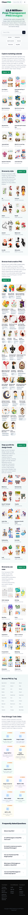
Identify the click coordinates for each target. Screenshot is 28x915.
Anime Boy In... (22, 404)
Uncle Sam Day (18, 161)
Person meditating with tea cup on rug (20, 294)
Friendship (17, 557)
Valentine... (22, 341)
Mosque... (20, 375)
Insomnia (17, 540)
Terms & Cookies (21, 892)
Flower (20, 700)
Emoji (3, 700)
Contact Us (22, 895)
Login (11, 887)
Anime (3, 215)
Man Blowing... (12, 389)
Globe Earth (13, 420)
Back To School (19, 634)
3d (2, 198)
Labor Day (4, 521)
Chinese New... (20, 357)
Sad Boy (14, 405)
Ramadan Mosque (21, 373)
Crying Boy (4, 418)
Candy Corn (17, 37)
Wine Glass (21, 710)
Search (3, 695)
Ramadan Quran (20, 387)
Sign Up (12, 889)
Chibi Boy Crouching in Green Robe (9, 340)
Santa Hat (21, 706)
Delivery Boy (5, 540)
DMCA (20, 889)
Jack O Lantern (10, 40)
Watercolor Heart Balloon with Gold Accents (6, 371)
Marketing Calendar (4, 898)
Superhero (21, 695)
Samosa (3, 313)
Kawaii (16, 215)
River (11, 706)
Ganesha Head (11, 360)
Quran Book (19, 388)
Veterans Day (18, 486)
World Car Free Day (19, 108)
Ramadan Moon (5, 403)
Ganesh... (11, 357)
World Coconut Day (19, 144)
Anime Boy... (4, 327)
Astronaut (12, 683)
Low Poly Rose (21, 328)
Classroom (10, 44)
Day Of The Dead (6, 504)
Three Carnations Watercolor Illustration (13, 311)
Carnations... (16, 341)
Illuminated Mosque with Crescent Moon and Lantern (21, 372)
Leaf (3, 557)
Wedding (4, 617)
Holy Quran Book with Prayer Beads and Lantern (21, 385)
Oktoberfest (5, 125)
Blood (20, 683)
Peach (20, 692)
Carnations (13, 313)
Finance (12, 700)
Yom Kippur (4, 89)
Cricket (3, 686)
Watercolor (17, 232)
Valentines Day (4, 388)
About (20, 887)
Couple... (21, 342)
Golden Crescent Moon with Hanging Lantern (6, 431)
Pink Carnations (16, 343)
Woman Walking (4, 360)
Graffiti (3, 689)
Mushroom (12, 703)
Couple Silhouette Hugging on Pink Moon (21, 340)
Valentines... (12, 327)
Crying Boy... (15, 403)
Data (20, 686)
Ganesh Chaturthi (6, 161)
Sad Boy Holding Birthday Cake (15, 402)
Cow (20, 697)
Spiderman (12, 695)
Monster (3, 703)
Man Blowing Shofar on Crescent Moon (12, 386)
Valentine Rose (22, 327)
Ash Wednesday (21, 311)
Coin (11, 697)
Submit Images (12, 892)
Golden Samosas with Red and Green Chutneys (6, 310)
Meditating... (19, 298)
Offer (20, 703)
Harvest (19, 40)
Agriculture (4, 683)
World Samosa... (5, 311)
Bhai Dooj (4, 486)
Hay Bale (18, 44)
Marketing (17, 651)
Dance (11, 686)
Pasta (11, 692)
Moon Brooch (5, 405)
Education (4, 669)
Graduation (4, 634)
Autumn (10, 37)
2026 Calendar (5, 600)
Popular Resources (4, 891)
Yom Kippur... (12, 387)
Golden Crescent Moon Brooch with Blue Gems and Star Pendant (6, 403)
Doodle (3, 250)
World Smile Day (6, 108)
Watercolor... (13, 311)
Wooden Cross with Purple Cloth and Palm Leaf (22, 310)
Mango (20, 689)
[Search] (20, 2)
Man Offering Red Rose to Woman (11, 294)
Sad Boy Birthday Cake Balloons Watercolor (6, 416)
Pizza (3, 706)
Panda (3, 692)
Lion (11, 689)
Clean (6, 2)
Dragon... (19, 359)
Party (16, 617)
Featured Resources (4, 895)
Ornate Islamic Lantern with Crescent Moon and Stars (21, 417)
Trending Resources (4, 888)
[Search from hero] (23, 32)
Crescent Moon (5, 435)
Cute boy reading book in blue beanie (4, 295)
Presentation (5, 651)
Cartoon (17, 198)
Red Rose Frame (13, 328)
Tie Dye (12, 710)
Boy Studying (4, 329)
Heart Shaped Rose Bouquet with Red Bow (5, 385)
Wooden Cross (21, 313)
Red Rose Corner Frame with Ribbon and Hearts (13, 326)
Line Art (4, 232)
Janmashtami (5, 144)
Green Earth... (14, 418)
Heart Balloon (5, 375)
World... (3, 357)
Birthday (17, 600)
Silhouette (17, 250)
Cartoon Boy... (4, 297)
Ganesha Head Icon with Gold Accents (12, 356)
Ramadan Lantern (21, 419)
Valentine (4, 373)
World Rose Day (11, 297)
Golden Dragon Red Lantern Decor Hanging (21, 356)
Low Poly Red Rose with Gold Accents (21, 325)
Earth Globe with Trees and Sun (13, 416)
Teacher (17, 504)
